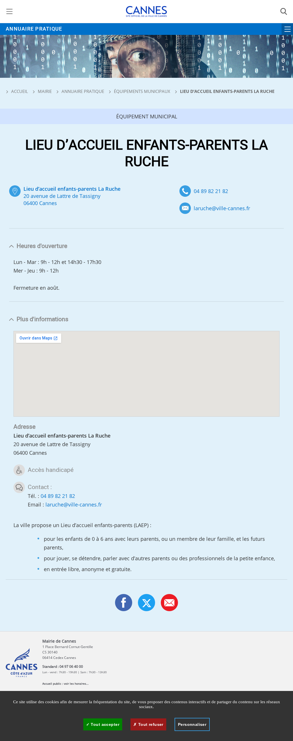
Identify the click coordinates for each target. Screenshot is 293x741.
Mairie (45, 91)
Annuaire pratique (34, 29)
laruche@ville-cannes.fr (222, 208)
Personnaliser (192, 724)
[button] (169, 602)
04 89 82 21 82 (211, 191)
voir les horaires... (76, 684)
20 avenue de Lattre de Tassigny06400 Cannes (71, 195)
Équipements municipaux (142, 91)
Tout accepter (104, 724)
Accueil (19, 91)
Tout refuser (150, 724)
